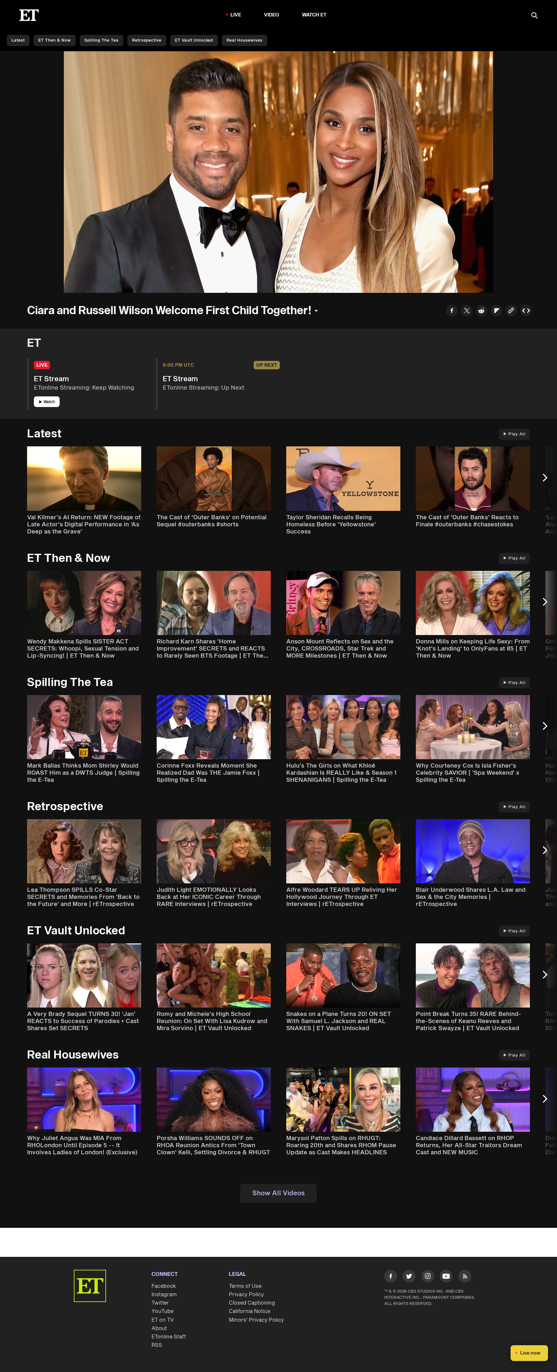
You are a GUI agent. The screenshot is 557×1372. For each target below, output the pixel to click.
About (159, 1328)
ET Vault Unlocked (194, 40)
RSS (156, 1345)
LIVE (235, 15)
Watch (49, 402)
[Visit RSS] (464, 1277)
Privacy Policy (246, 1294)
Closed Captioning (252, 1303)
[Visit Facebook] (390, 1277)
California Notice (249, 1311)
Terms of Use (245, 1286)
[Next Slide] (548, 481)
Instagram (164, 1294)
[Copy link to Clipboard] (511, 311)
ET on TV (162, 1320)
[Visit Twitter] (409, 1277)
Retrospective (146, 40)
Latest (18, 40)
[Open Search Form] (534, 16)
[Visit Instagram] (427, 1277)
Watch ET (314, 15)
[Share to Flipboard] (496, 311)
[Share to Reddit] (481, 311)
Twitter (160, 1303)
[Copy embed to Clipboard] (526, 311)
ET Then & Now (54, 40)
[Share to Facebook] (451, 311)
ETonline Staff (168, 1337)
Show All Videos (278, 1193)
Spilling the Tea (101, 40)
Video (271, 15)
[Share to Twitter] (466, 311)
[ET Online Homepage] (29, 15)
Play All (516, 434)
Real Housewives (244, 40)
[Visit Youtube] (446, 1276)
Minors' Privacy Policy (256, 1320)
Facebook (163, 1286)
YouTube (162, 1311)
